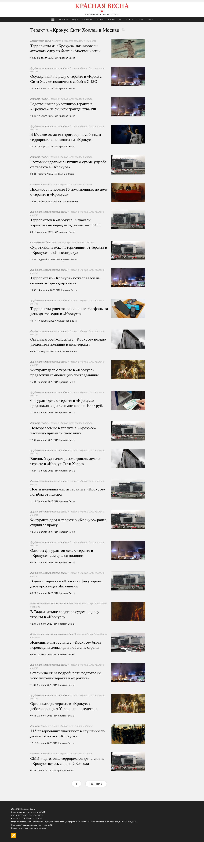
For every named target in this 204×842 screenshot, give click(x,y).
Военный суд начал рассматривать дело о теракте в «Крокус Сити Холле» (65, 461)
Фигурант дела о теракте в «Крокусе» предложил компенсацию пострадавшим (64, 372)
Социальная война (40, 242)
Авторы (100, 19)
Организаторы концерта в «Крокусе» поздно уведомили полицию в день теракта (68, 341)
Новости (63, 19)
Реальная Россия (38, 98)
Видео (75, 19)
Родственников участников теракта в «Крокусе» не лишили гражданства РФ (63, 106)
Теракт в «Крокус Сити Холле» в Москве (74, 40)
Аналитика (87, 19)
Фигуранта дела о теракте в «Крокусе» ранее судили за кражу (68, 522)
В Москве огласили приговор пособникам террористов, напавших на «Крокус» (65, 136)
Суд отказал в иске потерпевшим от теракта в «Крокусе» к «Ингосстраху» (68, 249)
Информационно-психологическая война (51, 603)
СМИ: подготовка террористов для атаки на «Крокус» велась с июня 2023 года (67, 760)
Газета (129, 19)
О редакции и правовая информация (28, 828)
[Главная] (102, 9)
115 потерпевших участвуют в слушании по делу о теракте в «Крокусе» (67, 733)
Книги (139, 19)
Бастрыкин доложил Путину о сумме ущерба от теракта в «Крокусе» (68, 164)
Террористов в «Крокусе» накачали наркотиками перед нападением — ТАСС (65, 222)
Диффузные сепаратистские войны (48, 68)
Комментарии (115, 19)
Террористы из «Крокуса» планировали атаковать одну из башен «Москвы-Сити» (65, 48)
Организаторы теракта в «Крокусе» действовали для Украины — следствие (63, 706)
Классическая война (40, 40)
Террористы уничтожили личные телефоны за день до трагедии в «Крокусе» (69, 311)
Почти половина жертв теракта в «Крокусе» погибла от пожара (67, 491)
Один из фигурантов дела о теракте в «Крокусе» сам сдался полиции (61, 552)
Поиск (149, 19)
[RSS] (123, 29)
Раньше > (96, 784)
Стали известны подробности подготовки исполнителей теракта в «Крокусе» (65, 675)
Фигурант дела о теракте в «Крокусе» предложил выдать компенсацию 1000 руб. (66, 402)
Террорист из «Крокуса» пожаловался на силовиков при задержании (65, 280)
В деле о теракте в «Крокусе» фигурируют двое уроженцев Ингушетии (66, 583)
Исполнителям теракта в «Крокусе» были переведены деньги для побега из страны (65, 644)
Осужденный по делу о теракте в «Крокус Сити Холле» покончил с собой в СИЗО (66, 78)
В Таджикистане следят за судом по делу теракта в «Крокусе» (64, 614)
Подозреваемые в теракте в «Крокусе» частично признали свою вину (63, 430)
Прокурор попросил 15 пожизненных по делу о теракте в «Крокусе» (69, 191)
